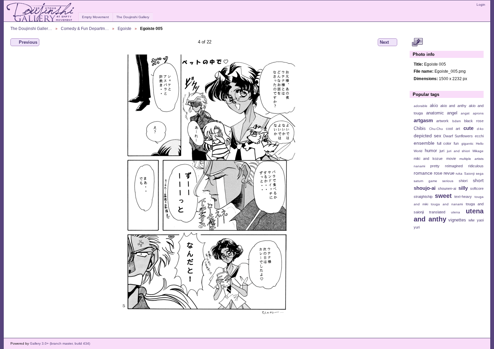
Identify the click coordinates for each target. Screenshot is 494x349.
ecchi (479, 136)
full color (444, 143)
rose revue (444, 173)
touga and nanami (447, 204)
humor (431, 150)
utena (455, 212)
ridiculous (476, 166)
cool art (453, 129)
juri (442, 151)
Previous (28, 42)
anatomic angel (442, 113)
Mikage (478, 151)
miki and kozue (428, 158)
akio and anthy (453, 106)
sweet (443, 195)
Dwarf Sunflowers (458, 136)
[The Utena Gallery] (40, 12)
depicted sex (427, 135)
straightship (423, 197)
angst (465, 113)
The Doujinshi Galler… (31, 28)
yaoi (480, 220)
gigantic (467, 143)
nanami (419, 166)
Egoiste (124, 28)
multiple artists (471, 159)
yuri (417, 227)
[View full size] (204, 189)
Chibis (420, 128)
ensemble (424, 143)
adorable (420, 106)
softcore (477, 188)
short (478, 180)
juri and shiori (458, 151)
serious (447, 181)
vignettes (457, 220)
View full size (417, 42)
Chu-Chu (436, 129)
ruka (459, 173)
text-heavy (463, 197)
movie (451, 158)
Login (481, 4)
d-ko (480, 129)
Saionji (469, 173)
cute (468, 128)
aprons (478, 113)
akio (434, 105)
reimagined (454, 166)
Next (384, 42)
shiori (463, 181)
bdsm (456, 121)
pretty (435, 166)
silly (463, 188)
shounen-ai (447, 188)
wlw (471, 220)
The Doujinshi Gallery (132, 17)
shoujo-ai (425, 188)
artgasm (423, 120)
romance (423, 173)
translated (437, 212)
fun (456, 143)
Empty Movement (95, 17)
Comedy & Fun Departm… (85, 28)
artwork (442, 121)
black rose (474, 121)
